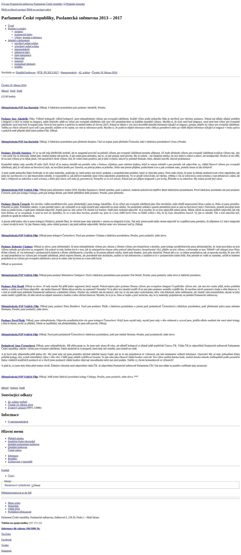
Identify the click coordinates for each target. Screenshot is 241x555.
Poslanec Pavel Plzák (13, 320)
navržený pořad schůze (26, 43)
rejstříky (18, 67)
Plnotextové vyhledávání (17, 485)
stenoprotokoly (22, 49)
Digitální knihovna (25, 72)
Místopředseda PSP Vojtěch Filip (19, 189)
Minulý (5, 90)
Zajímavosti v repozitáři (20, 461)
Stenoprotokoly (69, 72)
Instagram (6, 550)
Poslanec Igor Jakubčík (14, 118)
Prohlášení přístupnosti (19, 511)
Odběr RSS (14, 508)
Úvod (11, 25)
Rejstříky (12, 458)
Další (19, 90)
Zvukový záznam (17, 407)
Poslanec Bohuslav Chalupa (16, 246)
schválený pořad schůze (26, 46)
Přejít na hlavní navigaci (13, 9)
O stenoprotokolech (18, 421)
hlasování (19, 58)
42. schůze (84, 72)
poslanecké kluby (23, 34)
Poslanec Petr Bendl (12, 286)
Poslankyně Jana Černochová (18, 345)
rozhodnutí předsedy (25, 64)
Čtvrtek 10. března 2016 (104, 72)
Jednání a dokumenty (19, 40)
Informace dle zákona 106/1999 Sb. (20, 528)
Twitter (5, 545)
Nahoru (14, 388)
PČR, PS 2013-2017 (48, 72)
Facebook (6, 539)
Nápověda (13, 506)
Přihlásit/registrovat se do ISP (16, 492)
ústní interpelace (22, 55)
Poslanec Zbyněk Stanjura (16, 152)
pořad (23, 401)
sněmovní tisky (22, 52)
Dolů (12, 90)
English (5, 470)
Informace (13, 455)
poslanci (18, 31)
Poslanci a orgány (17, 28)
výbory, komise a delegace (28, 37)
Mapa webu (14, 503)
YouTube (6, 534)
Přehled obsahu (16, 438)
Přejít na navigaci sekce (39, 9)
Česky (11, 475)
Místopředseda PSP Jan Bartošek (19, 107)
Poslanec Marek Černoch (15, 204)
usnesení (18, 61)
